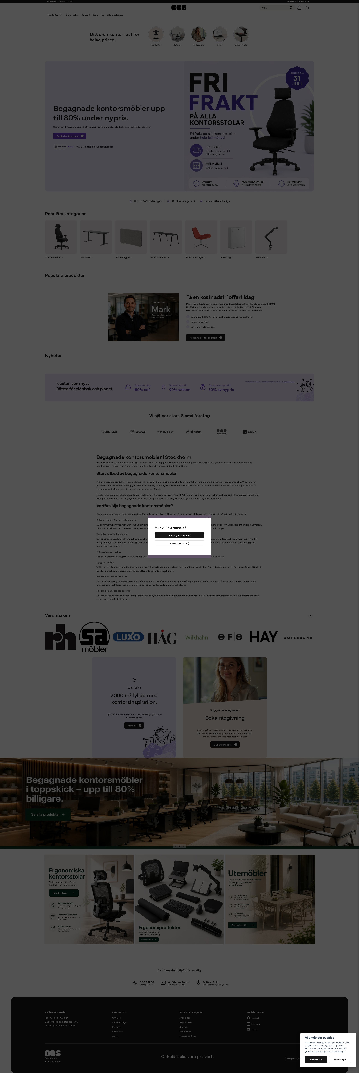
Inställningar (340, 1059)
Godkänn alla (316, 1059)
